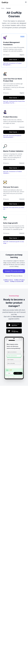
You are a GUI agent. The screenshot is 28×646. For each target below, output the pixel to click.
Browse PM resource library (14, 276)
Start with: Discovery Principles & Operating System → (12, 136)
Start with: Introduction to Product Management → (12, 64)
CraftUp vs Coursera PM (16, 281)
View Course (13, 59)
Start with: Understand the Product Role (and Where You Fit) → (14, 102)
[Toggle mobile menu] (26, 2)
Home (2, 8)
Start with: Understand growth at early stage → (13, 242)
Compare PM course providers (14, 271)
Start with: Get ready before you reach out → (13, 208)
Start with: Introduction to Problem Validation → (12, 172)
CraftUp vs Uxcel (8, 280)
